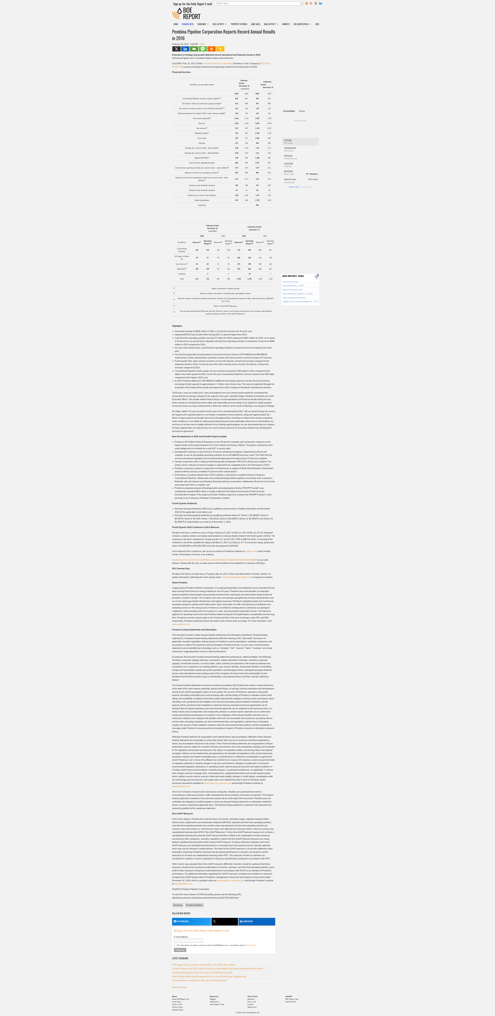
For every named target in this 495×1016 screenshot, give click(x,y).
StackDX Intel (290, 1002)
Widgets (213, 999)
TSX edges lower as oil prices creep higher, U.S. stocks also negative (203, 965)
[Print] (211, 48)
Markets (286, 24)
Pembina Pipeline (194, 905)
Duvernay (177, 905)
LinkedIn (248, 921)
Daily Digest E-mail (217, 1004)
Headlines (202, 24)
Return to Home (179, 987)
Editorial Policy (177, 1010)
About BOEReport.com (180, 999)
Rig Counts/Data (301, 24)
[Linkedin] (185, 48)
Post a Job (252, 1002)
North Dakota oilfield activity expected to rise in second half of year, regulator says (209, 976)
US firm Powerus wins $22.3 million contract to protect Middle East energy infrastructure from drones (217, 969)
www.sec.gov (225, 783)
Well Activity (218, 24)
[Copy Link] (220, 48)
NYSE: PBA (177, 67)
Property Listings (239, 24)
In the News (176, 1002)
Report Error (252, 1007)
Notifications (214, 1002)
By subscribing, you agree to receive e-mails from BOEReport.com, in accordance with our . (217, 945)
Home (175, 24)
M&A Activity (270, 24)
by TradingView (300, 187)
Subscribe (180, 950)
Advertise (251, 999)
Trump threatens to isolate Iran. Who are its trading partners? (199, 980)
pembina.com (251, 551)
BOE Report (177, 9)
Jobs (317, 24)
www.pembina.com (180, 624)
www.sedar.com (211, 783)
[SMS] (203, 48)
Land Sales (255, 24)
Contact (250, 1004)
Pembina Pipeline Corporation (218, 63)
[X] (176, 48)
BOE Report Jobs (291, 999)
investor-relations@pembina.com (236, 577)
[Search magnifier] (301, 3)
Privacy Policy (251, 945)
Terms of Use (177, 1004)
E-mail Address (181, 937)
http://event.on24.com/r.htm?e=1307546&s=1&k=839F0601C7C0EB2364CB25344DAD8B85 (214, 560)
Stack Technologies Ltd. (250, 1013)
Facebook (183, 921)
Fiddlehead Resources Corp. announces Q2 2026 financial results (202, 973)
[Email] (194, 48)
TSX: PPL (265, 63)
